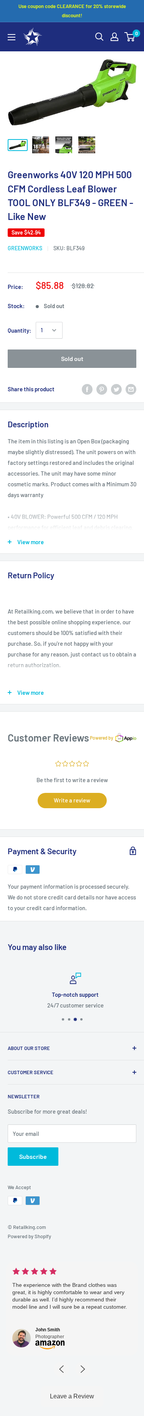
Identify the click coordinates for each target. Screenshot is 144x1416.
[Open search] (99, 37)
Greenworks (25, 248)
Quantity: (19, 330)
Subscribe (33, 1156)
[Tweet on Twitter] (116, 389)
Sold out (72, 358)
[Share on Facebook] (87, 389)
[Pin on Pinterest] (101, 389)
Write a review (72, 800)
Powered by (101, 737)
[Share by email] (131, 389)
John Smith (47, 1329)
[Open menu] (11, 37)
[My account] (114, 37)
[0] (130, 36)
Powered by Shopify (29, 1236)
